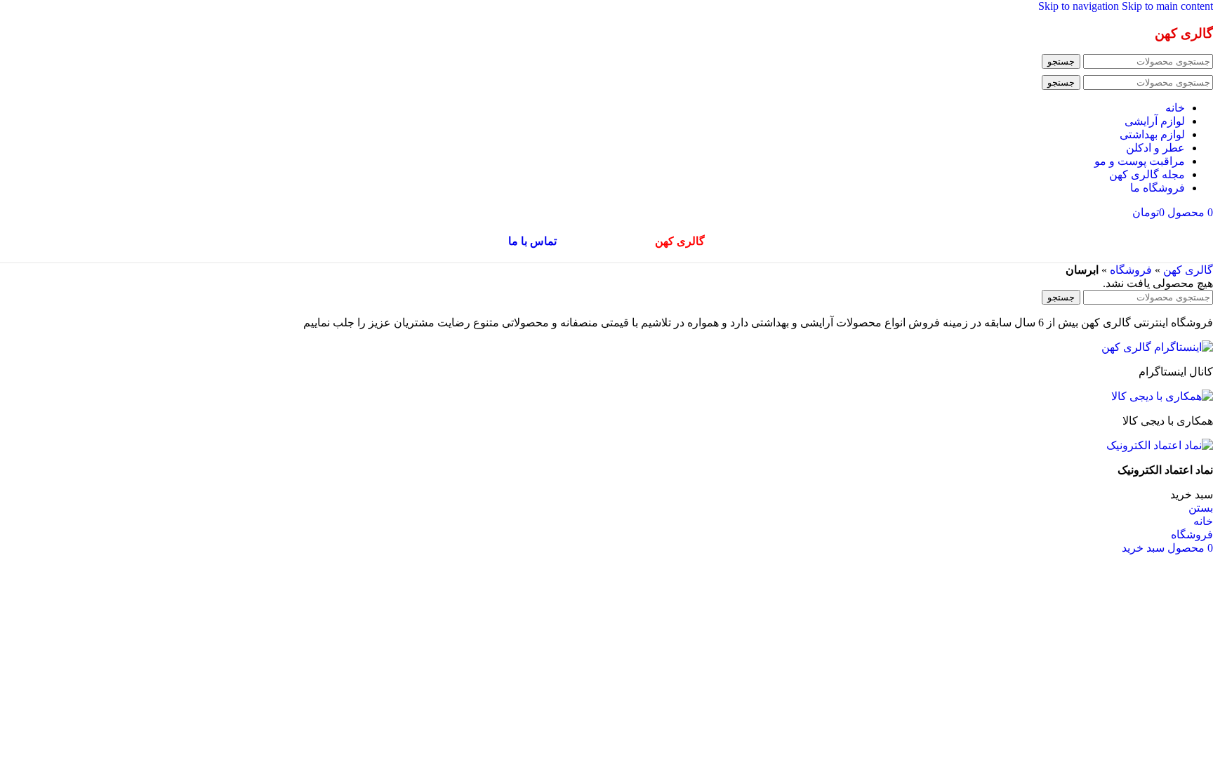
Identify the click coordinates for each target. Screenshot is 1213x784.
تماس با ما (532, 241)
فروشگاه (1131, 270)
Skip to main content (1167, 6)
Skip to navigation (1080, 6)
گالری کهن (1188, 270)
